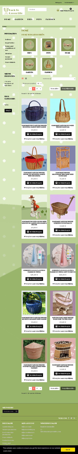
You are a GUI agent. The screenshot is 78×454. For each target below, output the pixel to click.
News (6, 105)
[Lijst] (26, 78)
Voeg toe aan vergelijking (34, 139)
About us (8, 53)
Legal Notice (9, 43)
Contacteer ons (8, 440)
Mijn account (26, 427)
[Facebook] (68, 418)
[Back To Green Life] (13, 11)
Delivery (8, 39)
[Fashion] (48, 64)
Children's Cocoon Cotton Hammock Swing (34, 271)
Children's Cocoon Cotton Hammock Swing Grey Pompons (62, 271)
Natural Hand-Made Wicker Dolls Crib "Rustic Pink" (63, 318)
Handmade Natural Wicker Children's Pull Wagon (62, 222)
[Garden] (29, 64)
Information (11, 34)
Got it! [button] (68, 449)
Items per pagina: (29, 83)
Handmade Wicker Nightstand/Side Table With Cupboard (63, 174)
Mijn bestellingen (28, 429)
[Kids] (29, 44)
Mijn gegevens (27, 438)
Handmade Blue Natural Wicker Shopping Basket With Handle (34, 126)
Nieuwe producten (9, 429)
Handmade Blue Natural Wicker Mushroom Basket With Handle (34, 318)
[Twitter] (71, 418)
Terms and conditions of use (10, 48)
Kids (29, 19)
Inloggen (58, 2)
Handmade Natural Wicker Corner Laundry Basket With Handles (34, 366)
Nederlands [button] (69, 2)
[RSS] (74, 418)
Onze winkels (10, 62)
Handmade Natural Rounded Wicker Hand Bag (63, 126)
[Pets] (48, 44)
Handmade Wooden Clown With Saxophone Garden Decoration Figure (34, 223)
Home (7, 19)
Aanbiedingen (7, 427)
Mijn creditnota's (28, 432)
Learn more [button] (7, 451)
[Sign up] (16, 411)
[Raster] (23, 78)
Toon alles (54, 89)
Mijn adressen (27, 435)
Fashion (50, 19)
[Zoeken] (48, 9)
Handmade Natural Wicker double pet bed (62, 365)
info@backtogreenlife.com (51, 432)
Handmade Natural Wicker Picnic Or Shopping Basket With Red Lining (34, 174)
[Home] (67, 44)
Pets (39, 19)
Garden (19, 19)
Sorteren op (47, 79)
